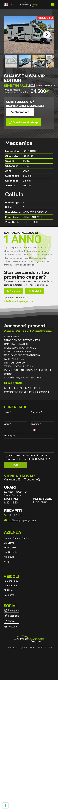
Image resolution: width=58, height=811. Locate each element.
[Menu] (53, 4)
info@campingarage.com (19, 301)
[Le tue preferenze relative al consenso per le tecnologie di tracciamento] (5, 806)
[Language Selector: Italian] (8, 4)
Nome (7, 412)
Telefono (36, 423)
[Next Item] (47, 34)
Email (7, 423)
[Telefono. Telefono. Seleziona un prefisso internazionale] (36, 430)
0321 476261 (15, 515)
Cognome (36, 412)
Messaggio (10, 435)
